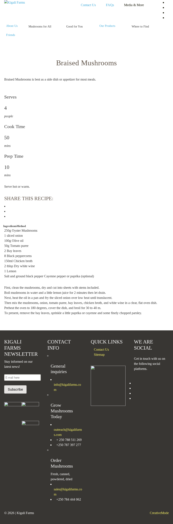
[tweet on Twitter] (9, 211)
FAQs (110, 5)
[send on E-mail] (9, 216)
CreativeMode (159, 513)
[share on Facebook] (9, 206)
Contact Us (88, 5)
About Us (12, 25)
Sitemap (99, 354)
